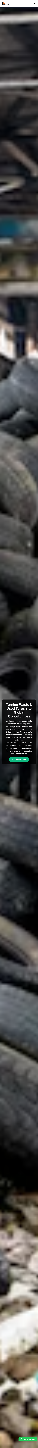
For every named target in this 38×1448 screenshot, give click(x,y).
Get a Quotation (19, 760)
